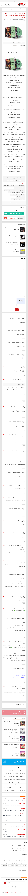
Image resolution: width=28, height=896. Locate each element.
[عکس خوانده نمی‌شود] (21, 301)
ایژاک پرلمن (22, 194)
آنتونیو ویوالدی (17, 187)
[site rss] (8, 886)
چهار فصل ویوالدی (7, 190)
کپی (5, 218)
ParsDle (6, 892)
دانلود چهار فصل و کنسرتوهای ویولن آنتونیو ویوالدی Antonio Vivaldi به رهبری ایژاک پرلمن (14, 15)
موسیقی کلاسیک (16, 9)
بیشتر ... (4, 704)
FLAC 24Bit (19, 858)
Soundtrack (24, 860)
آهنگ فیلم (15, 860)
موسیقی (16, 865)
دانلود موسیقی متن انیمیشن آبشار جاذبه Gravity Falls (15, 773)
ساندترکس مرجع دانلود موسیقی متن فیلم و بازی (22, 4)
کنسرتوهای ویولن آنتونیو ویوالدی (18, 199)
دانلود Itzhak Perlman (20, 192)
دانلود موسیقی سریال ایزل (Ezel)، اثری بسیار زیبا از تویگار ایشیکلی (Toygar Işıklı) (14, 790)
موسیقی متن (13, 867)
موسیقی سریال (11, 865)
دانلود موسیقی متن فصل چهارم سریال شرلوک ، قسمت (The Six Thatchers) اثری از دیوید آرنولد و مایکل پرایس (14, 782)
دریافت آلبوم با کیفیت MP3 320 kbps (14, 213)
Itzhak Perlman (12, 192)
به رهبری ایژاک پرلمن (14, 194)
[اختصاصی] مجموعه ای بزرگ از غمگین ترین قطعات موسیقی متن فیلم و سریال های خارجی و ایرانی (14, 785)
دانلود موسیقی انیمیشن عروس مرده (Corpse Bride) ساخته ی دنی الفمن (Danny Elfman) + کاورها (14, 787)
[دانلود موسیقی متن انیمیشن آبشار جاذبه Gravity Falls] (22, 723)
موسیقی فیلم (4, 865)
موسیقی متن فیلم (6, 867)
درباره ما (24, 1)
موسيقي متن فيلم (23, 865)
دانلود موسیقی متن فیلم (6, 863)
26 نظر (22, 20)
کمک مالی (15, 1)
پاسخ (24, 325)
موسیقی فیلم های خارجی (22, 867)
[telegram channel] (16, 886)
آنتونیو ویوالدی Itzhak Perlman (18, 190)
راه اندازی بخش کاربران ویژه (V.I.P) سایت (18, 850)
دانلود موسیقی (23, 863)
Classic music (6, 185)
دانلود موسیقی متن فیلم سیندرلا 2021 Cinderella (13, 826)
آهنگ (20, 860)
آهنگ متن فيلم (9, 860)
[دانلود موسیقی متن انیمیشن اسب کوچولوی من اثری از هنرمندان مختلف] (22, 738)
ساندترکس (23, 9)
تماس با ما (11, 1)
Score (7, 858)
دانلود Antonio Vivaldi (20, 196)
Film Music (24, 858)
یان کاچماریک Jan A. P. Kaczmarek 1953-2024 (17, 845)
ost (10, 858)
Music (14, 858)
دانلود (4, 860)
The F (23, 187)
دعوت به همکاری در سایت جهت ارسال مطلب (18, 848)
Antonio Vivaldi (21, 185)
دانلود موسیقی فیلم (16, 863)
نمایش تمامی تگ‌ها (22, 870)
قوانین (20, 1)
